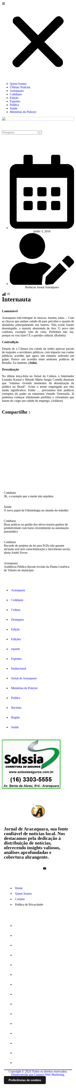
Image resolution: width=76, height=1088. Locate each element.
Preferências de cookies (25, 1080)
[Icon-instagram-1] (38, 868)
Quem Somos (18, 83)
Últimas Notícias (20, 87)
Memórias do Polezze (23, 112)
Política (14, 104)
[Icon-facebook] (31, 868)
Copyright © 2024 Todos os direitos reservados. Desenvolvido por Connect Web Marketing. (38, 1073)
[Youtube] (44, 868)
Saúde (13, 108)
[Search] (40, 132)
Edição (14, 97)
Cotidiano (16, 94)
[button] (38, 40)
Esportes (15, 101)
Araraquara (17, 90)
